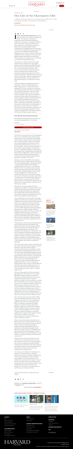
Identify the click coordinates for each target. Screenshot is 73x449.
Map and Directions (30, 418)
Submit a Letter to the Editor (10, 423)
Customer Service (9, 428)
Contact (6, 417)
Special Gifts (29, 428)
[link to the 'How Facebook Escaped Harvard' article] (51, 207)
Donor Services (7, 433)
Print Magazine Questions (9, 435)
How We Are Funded (30, 427)
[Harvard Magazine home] (36, 4)
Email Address (16, 122)
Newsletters (52, 417)
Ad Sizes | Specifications (53, 423)
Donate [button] (61, 5)
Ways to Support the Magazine (32, 430)
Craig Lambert (18, 23)
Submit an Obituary (8, 422)
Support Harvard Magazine (34, 423)
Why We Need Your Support (32, 432)
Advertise (51, 419)
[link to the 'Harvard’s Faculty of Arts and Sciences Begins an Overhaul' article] (51, 233)
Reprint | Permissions (8, 432)
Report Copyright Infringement (63, 446)
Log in (57, 5)
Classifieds (51, 421)
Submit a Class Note (8, 420)
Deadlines (51, 424)
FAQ (50, 429)
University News (33, 404)
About (28, 417)
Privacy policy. (17, 131)
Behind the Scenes (30, 425)
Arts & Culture (48, 404)
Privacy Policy (29, 420)
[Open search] (14, 6)
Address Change (7, 430)
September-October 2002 (29, 383)
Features (18, 385)
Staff (5, 418)
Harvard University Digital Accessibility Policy (49, 446)
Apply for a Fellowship (9, 425)
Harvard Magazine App (55, 427)
